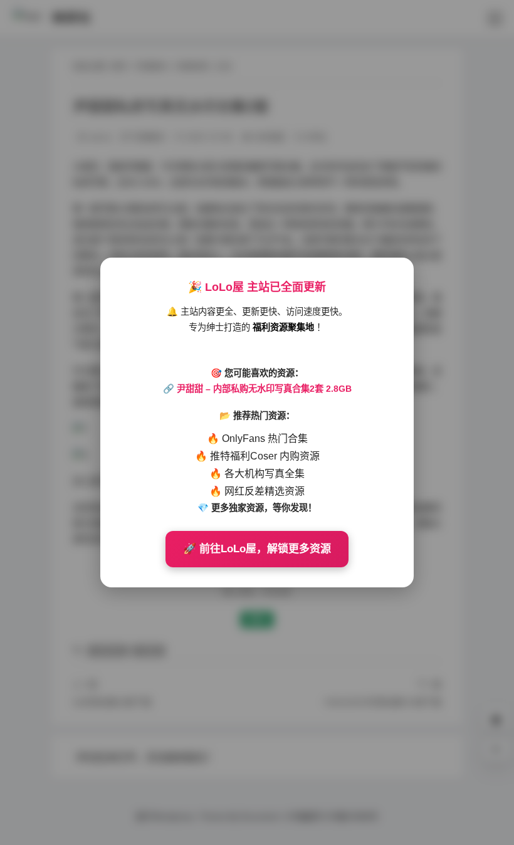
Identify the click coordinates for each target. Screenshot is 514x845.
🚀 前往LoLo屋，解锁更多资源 (257, 549)
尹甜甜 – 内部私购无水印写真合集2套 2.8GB (264, 389)
